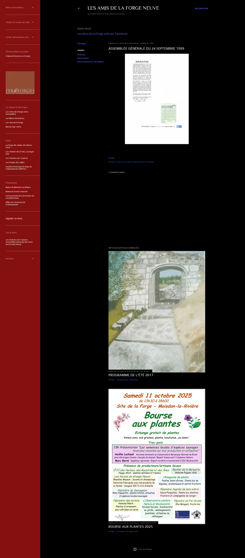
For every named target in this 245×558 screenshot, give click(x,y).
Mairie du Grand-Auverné (17, 191)
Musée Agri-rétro (13, 127)
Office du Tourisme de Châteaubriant (15, 203)
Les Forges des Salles (15, 162)
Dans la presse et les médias (90, 61)
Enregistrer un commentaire (128, 380)
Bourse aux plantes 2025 (130, 526)
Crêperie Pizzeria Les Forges (18, 56)
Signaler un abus (14, 218)
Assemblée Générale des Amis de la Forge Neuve (19, 243)
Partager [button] (81, 43)
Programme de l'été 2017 (130, 375)
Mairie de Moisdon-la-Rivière (18, 187)
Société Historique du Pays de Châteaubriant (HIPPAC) (19, 167)
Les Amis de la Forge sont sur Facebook (102, 33)
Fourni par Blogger (145, 549)
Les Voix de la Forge (14, 122)
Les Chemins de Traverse (17, 158)
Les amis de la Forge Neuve (123, 8)
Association (83, 58)
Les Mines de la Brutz (15, 118)
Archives (81, 54)
